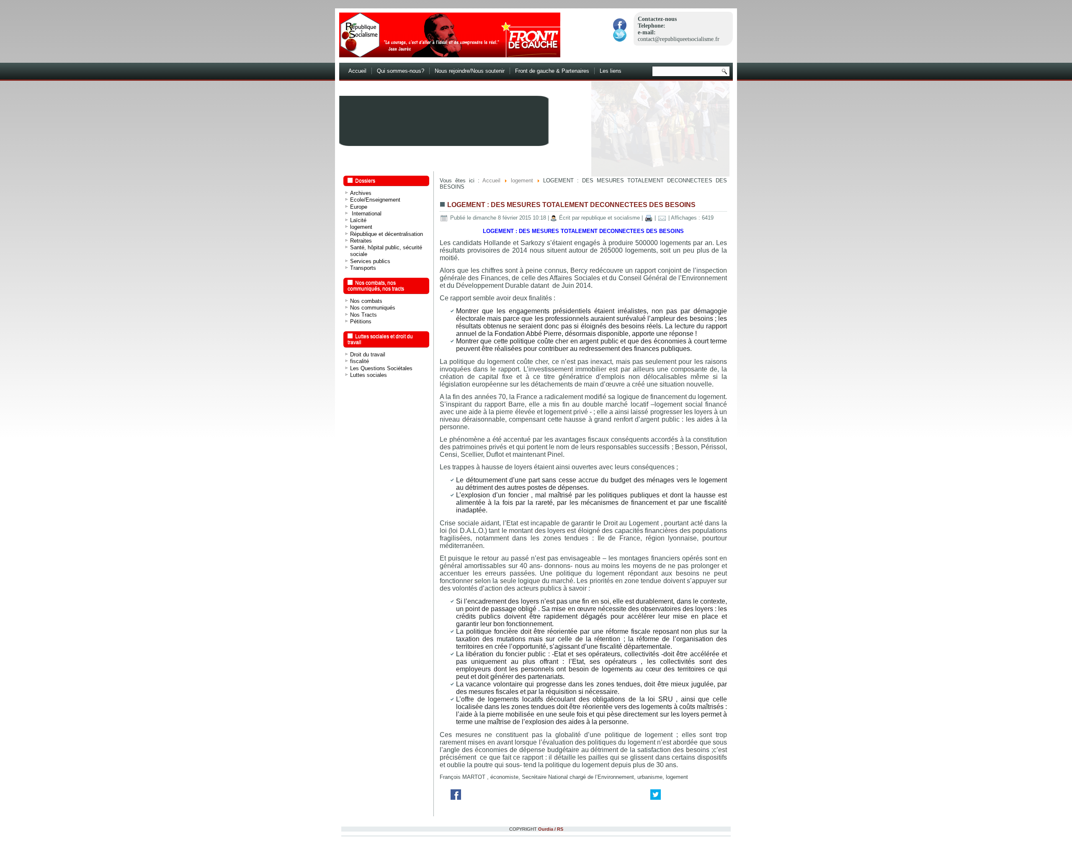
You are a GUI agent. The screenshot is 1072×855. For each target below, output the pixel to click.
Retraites (361, 241)
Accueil (357, 71)
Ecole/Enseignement (375, 200)
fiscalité (359, 361)
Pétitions (360, 321)
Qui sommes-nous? (400, 71)
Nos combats (366, 301)
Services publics (370, 261)
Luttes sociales (368, 375)
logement (361, 227)
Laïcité (358, 220)
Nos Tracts (363, 315)
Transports (363, 268)
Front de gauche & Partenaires (552, 71)
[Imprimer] (648, 218)
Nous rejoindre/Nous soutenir (470, 71)
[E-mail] (662, 218)
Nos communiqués (372, 308)
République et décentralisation (386, 234)
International (365, 213)
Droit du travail (367, 354)
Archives (360, 193)
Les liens (610, 71)
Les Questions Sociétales (381, 368)
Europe (358, 207)
